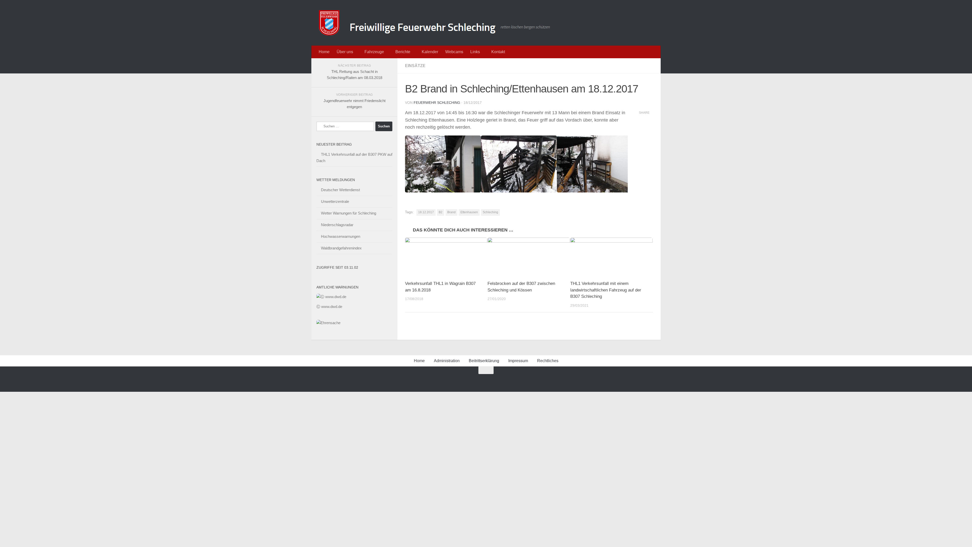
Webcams (454, 52)
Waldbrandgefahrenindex (341, 248)
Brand (451, 212)
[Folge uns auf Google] (458, 380)
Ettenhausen (469, 212)
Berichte (402, 52)
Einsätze (415, 66)
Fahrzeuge (374, 52)
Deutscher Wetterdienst (340, 190)
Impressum (518, 361)
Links (475, 52)
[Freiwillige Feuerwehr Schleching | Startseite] (435, 22)
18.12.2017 (426, 212)
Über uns (345, 52)
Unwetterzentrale (335, 201)
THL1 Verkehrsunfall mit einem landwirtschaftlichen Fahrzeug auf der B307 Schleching (605, 290)
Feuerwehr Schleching (437, 103)
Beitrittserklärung (484, 361)
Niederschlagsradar (337, 225)
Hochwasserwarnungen (340, 236)
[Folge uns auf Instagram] (477, 380)
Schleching (490, 212)
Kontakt (498, 52)
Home (324, 52)
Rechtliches (547, 361)
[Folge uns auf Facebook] (468, 380)
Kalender (430, 52)
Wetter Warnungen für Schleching (348, 213)
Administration (447, 361)
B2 (440, 212)
